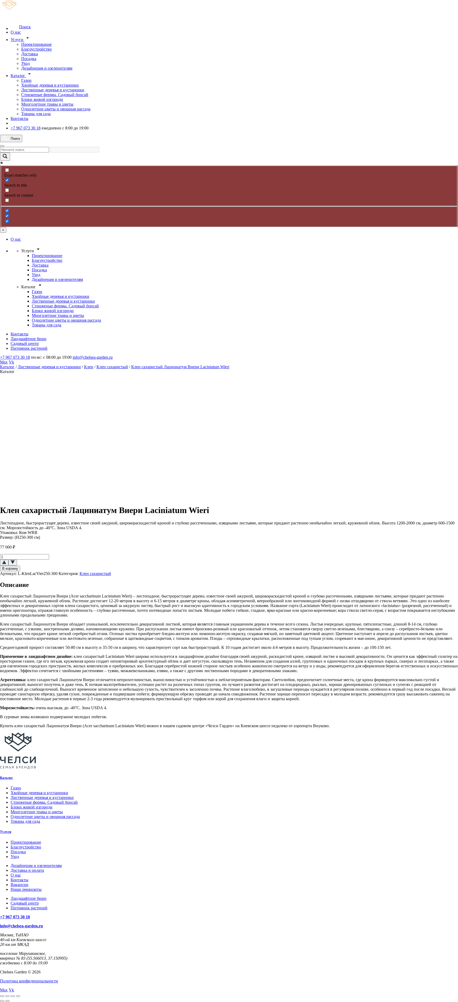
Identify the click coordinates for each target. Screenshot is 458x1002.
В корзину (10, 568)
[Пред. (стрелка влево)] (2, 1001)
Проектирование (36, 44)
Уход (25, 63)
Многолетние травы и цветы (47, 104)
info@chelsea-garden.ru (93, 357)
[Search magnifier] (5, 156)
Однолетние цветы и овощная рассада (55, 109)
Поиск (25, 27)
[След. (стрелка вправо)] (7, 1001)
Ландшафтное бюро (28, 338)
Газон (26, 80)
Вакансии (19, 884)
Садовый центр (25, 343)
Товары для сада (36, 113)
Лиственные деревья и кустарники (52, 90)
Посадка (28, 58)
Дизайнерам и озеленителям (46, 68)
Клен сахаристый (112, 367)
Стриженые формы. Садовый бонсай (54, 94)
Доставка (29, 54)
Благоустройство (36, 49)
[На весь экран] (7, 996)
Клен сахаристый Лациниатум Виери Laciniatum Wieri (180, 367)
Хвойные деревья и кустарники (50, 85)
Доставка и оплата (27, 870)
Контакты (19, 118)
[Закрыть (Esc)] (18, 996)
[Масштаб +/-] (2, 996)
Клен (88, 367)
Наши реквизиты (26, 889)
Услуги (21, 39)
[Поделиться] (13, 996)
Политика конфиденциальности (29, 981)
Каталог (22, 75)
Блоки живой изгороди (42, 99)
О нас (16, 32)
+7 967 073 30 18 (26, 128)
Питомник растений (29, 348)
